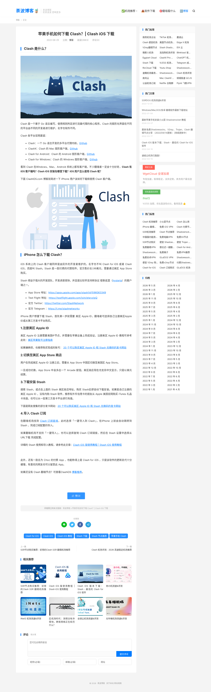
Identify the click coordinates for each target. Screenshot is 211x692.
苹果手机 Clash (118, 536)
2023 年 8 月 (173, 354)
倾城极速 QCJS (184, 78)
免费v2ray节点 (167, 262)
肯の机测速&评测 (114, 586)
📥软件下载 (148, 11)
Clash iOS (48, 536)
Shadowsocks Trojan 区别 (184, 67)
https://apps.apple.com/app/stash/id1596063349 (77, 292)
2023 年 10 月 (174, 350)
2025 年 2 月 (173, 315)
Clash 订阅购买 (167, 267)
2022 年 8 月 (173, 372)
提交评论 (124, 654)
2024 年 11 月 (149, 324)
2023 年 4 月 (149, 363)
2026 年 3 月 (149, 289)
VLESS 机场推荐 (167, 62)
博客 (18, 20)
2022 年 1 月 (149, 389)
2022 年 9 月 (149, 372)
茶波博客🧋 (27, 11)
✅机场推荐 (128, 11)
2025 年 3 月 (149, 315)
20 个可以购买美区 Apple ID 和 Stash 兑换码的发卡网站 (94, 347)
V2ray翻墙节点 (150, 47)
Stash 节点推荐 (99, 536)
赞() (76, 495)
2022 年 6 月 (173, 376)
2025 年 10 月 (174, 298)
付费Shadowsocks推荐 (184, 262)
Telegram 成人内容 (184, 62)
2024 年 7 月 (149, 333)
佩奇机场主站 (149, 37)
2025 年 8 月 (173, 302)
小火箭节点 (165, 221)
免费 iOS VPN (166, 226)
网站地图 (118, 683)
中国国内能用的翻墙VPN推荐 (150, 237)
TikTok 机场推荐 (167, 37)
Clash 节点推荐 (167, 232)
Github (83, 143)
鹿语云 (180, 37)
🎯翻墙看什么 (167, 11)
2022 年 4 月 (173, 380)
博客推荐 (77, 472)
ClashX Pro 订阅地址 (167, 57)
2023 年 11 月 (149, 350)
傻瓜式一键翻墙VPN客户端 (167, 247)
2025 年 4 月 (173, 311)
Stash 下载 (82, 536)
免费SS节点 (182, 237)
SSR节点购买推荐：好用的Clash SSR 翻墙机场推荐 (45, 549)
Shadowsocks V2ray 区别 (167, 73)
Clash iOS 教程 (64, 536)
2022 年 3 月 (149, 385)
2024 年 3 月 (149, 341)
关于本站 (110, 683)
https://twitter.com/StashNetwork (64, 303)
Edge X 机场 (183, 42)
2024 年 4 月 (173, 337)
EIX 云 (180, 47)
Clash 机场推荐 (150, 221)
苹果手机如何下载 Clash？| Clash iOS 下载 (76, 34)
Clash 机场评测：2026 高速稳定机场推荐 (112, 549)
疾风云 (146, 78)
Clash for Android (184, 247)
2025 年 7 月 (149, 307)
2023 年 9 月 (149, 354)
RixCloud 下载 (149, 67)
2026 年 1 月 (149, 294)
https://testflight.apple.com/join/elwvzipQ (73, 297)
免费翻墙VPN (149, 247)
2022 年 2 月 (173, 385)
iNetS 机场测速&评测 (31, 618)
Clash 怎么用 (183, 221)
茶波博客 (66, 508)
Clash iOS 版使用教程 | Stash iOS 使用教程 (97, 444)
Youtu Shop (165, 67)
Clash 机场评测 (184, 73)
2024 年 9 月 (149, 328)
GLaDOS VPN (166, 257)
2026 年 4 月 (173, 285)
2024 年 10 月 (174, 324)
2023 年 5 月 (173, 359)
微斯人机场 (148, 52)
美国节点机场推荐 (167, 42)
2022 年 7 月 (149, 376)
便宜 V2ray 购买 (150, 262)
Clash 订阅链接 (49, 420)
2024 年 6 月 (173, 333)
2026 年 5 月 (149, 285)
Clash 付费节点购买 (184, 226)
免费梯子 (164, 252)
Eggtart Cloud (150, 57)
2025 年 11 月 (149, 298)
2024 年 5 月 (149, 337)
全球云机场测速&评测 (88, 618)
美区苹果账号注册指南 (40, 340)
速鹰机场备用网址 (150, 73)
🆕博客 (184, 11)
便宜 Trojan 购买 (184, 242)
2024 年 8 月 (173, 328)
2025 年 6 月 (173, 307)
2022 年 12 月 (149, 367)
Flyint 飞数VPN (184, 83)
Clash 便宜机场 (150, 42)
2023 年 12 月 (174, 346)
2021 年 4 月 (173, 389)
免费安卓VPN (149, 257)
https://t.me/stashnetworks (64, 308)
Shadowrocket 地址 (184, 232)
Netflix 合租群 (166, 83)
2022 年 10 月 (174, 367)
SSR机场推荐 (149, 232)
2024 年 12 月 (174, 320)
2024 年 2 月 (173, 341)
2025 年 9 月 (149, 302)
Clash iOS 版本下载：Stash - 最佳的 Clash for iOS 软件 (90, 589)
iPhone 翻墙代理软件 (150, 226)
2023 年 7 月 (149, 359)
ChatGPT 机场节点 (184, 57)
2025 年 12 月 (174, 294)
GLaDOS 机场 (183, 267)
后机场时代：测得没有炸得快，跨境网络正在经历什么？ (62, 621)
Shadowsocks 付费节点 (150, 252)
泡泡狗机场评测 (167, 52)
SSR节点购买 (149, 242)
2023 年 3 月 (173, 363)
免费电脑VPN (166, 237)
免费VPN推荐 (183, 252)
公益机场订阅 (149, 83)
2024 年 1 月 (149, 346)
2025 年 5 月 (149, 311)
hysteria (117, 280)
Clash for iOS (32, 536)
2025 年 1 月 (149, 320)
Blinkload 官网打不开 (184, 52)
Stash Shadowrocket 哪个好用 (167, 47)
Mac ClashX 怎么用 (167, 78)
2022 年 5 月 (149, 380)
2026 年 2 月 (173, 289)
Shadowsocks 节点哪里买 (184, 257)
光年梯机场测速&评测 (116, 618)
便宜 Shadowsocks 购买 (167, 242)
